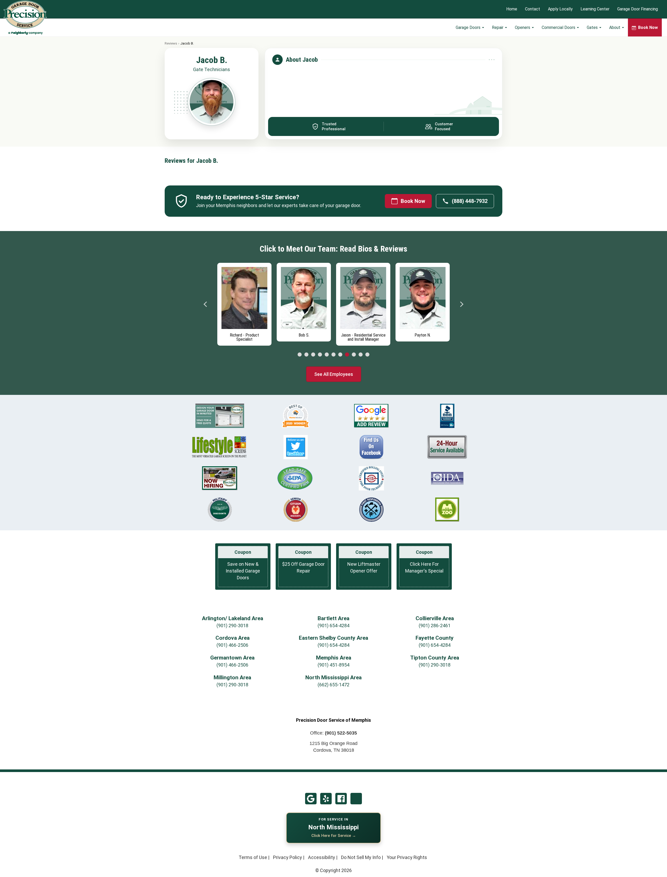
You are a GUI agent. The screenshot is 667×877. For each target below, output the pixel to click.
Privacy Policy (287, 857)
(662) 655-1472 (333, 684)
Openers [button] (523, 27)
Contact (532, 9)
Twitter (356, 798)
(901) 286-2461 (434, 625)
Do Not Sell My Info (361, 857)
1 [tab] (299, 354)
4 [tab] (320, 354)
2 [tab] (306, 354)
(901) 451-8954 (333, 665)
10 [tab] (360, 354)
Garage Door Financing (637, 9)
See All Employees (333, 374)
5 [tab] (326, 354)
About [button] (615, 27)
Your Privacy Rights (407, 857)
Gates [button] (593, 27)
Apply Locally (560, 9)
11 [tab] (367, 354)
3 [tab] (313, 354)
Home (511, 9)
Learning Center (594, 9)
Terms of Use (253, 857)
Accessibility (321, 857)
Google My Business (311, 798)
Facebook (341, 798)
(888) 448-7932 (469, 201)
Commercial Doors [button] (559, 27)
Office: (333, 733)
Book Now (413, 201)
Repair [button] (498, 27)
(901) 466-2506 (232, 645)
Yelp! (326, 798)
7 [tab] (340, 354)
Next (461, 304)
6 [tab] (333, 354)
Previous (205, 304)
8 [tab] (347, 354)
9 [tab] (353, 354)
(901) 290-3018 (232, 625)
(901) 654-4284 (333, 625)
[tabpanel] (244, 303)
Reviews (171, 43)
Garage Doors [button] (468, 27)
